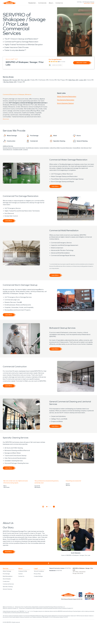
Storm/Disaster (7, 579)
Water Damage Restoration (66, 96)
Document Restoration (66, 148)
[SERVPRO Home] (9, 2)
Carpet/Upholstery (44, 148)
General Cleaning (7, 589)
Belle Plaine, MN (73, 80)
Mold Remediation (7, 576)
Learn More (55, 186)
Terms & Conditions (39, 571)
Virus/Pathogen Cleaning (32, 148)
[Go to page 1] (47, 506)
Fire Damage (6, 573)
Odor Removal (84, 148)
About (51, 3)
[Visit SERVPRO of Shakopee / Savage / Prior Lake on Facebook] (48, 563)
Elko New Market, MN (10, 82)
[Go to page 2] (48, 506)
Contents (25, 149)
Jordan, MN (82, 80)
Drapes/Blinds (76, 148)
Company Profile (22, 571)
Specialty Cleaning (8, 586)
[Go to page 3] (50, 506)
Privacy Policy (37, 573)
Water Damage (7, 571)
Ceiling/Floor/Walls (55, 148)
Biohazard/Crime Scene (18, 148)
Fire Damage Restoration (65, 100)
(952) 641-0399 (89, 3)
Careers (20, 573)
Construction (6, 581)
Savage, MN (16, 80)
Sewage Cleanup (7, 148)
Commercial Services (8, 584)
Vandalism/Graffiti (17, 149)
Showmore (6, 119)
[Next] (54, 506)
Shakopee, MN (7, 80)
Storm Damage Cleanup (65, 103)
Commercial (42, 3)
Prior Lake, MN (25, 80)
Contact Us (59, 3)
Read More (8, 551)
